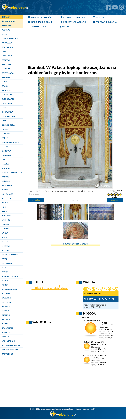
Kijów (5, 190)
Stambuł (6, 315)
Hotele (38, 282)
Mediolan (6, 246)
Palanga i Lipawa (10, 255)
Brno (4, 82)
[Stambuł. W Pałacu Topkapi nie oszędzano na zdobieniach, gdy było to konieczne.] (75, 219)
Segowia (6, 306)
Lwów (5, 233)
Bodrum (6, 69)
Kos (4, 207)
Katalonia (7, 185)
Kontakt (8, 25)
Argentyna (7, 47)
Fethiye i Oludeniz (10, 142)
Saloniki (6, 293)
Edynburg (6, 134)
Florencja (7, 146)
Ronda (5, 285)
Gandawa (6, 151)
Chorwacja (7, 112)
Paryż (4, 259)
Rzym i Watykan (9, 289)
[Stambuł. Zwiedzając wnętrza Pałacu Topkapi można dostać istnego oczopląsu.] (101, 219)
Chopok (6, 108)
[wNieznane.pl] (63, 416)
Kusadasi (6, 216)
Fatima (5, 138)
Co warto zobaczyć (74, 17)
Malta (5, 242)
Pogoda (89, 313)
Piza (4, 267)
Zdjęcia (100, 17)
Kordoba (6, 198)
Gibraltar (6, 155)
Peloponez (7, 263)
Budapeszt (7, 95)
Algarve (6, 30)
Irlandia (6, 168)
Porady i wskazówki (74, 22)
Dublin (5, 129)
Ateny (5, 51)
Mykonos (6, 250)
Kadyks (5, 177)
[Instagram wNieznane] (121, 8)
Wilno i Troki (8, 341)
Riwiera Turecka (10, 276)
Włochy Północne (11, 345)
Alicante (6, 34)
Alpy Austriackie (10, 38)
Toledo (5, 324)
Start (7, 17)
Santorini (6, 302)
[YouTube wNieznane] (115, 8)
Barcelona (7, 56)
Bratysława (8, 73)
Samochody (10, 21)
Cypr (4, 121)
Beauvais (6, 60)
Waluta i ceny (38, 26)
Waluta (89, 282)
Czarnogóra (8, 125)
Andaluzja (7, 43)
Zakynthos (7, 354)
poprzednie (36, 200)
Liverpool (6, 220)
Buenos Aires (8, 99)
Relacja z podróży (41, 17)
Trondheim (7, 328)
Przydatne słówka (106, 22)
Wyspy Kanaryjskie (11, 350)
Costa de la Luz (9, 116)
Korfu (5, 203)
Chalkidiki (7, 103)
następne (114, 200)
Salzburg (6, 298)
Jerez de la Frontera (12, 172)
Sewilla (5, 311)
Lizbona (5, 224)
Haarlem (6, 164)
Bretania (6, 77)
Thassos (6, 319)
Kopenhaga (7, 194)
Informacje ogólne (41, 22)
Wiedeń (5, 337)
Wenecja (6, 332)
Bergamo (6, 64)
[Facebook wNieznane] (108, 8)
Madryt (5, 237)
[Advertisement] (75, 47)
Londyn (5, 229)
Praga (5, 272)
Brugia (5, 86)
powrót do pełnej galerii (75, 244)
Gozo (4, 159)
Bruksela (6, 90)
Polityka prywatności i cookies (84, 409)
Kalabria (6, 181)
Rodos (5, 280)
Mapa (66, 26)
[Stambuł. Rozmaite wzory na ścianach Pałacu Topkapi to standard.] (75, 238)
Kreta (5, 211)
